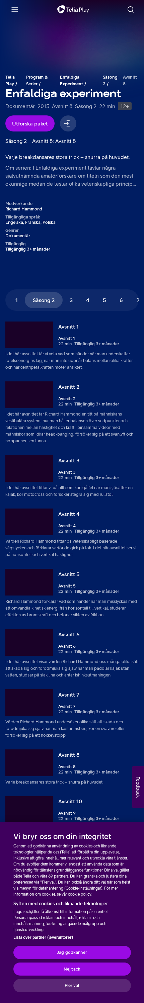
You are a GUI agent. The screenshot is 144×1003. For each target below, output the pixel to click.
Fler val (72, 985)
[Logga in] (68, 123)
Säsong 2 (110, 80)
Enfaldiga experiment (71, 80)
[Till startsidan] (73, 9)
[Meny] (15, 9)
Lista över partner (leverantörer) (43, 937)
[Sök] (131, 9)
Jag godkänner (72, 952)
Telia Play (10, 80)
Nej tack (72, 969)
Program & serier (37, 80)
